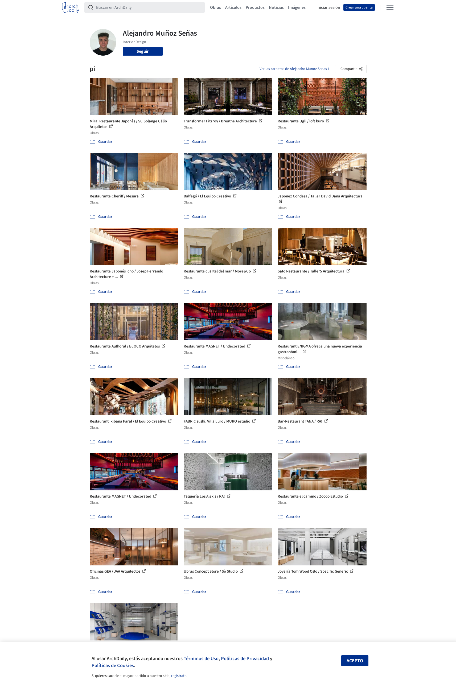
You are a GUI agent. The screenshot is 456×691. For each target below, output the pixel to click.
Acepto (355, 660)
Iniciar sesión (328, 7)
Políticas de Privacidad (245, 658)
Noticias (276, 7)
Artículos (233, 7)
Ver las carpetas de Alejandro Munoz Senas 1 (295, 69)
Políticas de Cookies (113, 665)
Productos (255, 7)
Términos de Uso (201, 658)
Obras (215, 7)
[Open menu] (390, 7)
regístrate (178, 675)
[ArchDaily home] (70, 7)
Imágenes (297, 7)
